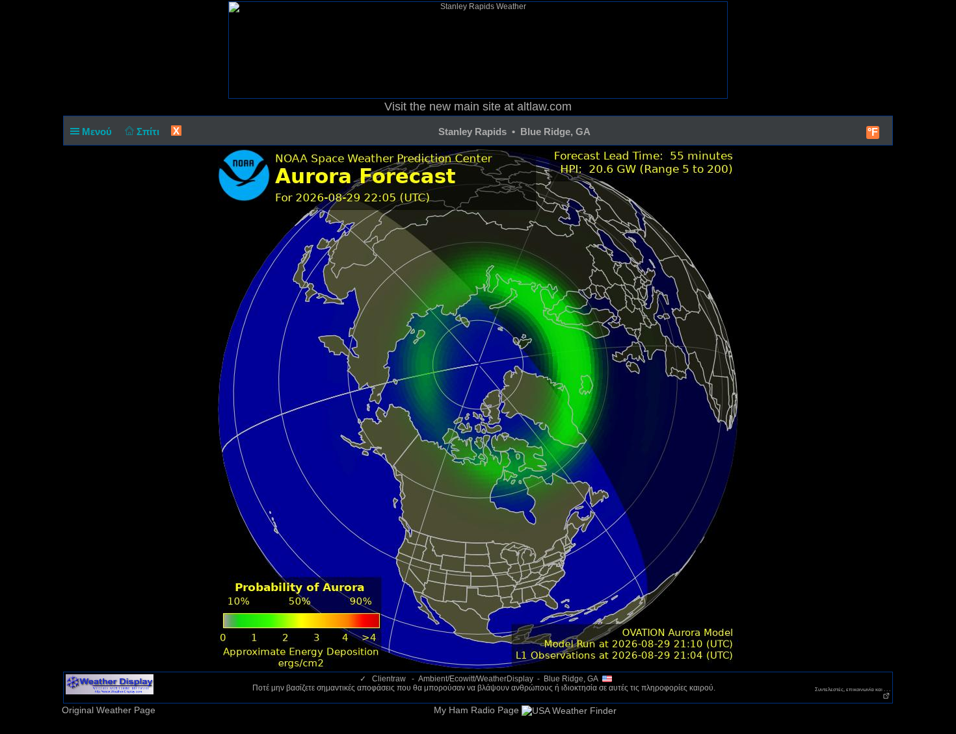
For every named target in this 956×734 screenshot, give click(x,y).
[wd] (109, 684)
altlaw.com (544, 106)
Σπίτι (149, 131)
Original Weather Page (108, 710)
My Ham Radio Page (476, 710)
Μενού (98, 131)
